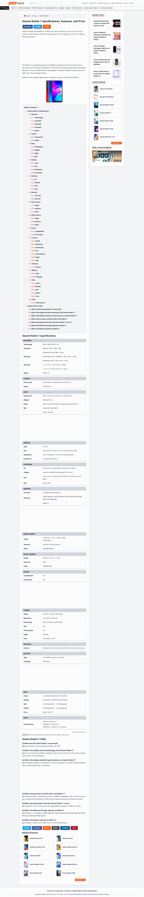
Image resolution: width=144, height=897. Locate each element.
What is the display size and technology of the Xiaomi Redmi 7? (53, 312)
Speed (37, 131)
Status (37, 140)
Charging (39, 277)
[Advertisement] (54, 51)
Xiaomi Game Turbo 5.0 (91, 8)
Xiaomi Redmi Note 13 (69, 847)
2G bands (38, 121)
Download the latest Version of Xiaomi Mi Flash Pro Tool (101, 23)
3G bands (38, 124)
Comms (34, 238)
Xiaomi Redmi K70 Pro (69, 864)
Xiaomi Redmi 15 (105, 113)
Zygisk (68, 8)
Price (37, 296)
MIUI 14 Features (38, 8)
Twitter (26, 828)
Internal (37, 199)
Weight (37, 150)
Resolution (38, 170)
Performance (40, 303)
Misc (33, 280)
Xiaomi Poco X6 (67, 838)
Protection (38, 173)
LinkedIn (65, 828)
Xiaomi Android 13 (51, 8)
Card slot (38, 195)
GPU (36, 189)
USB (37, 260)
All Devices (79, 880)
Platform (34, 176)
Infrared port (40, 254)
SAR (37, 290)
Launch (33, 134)
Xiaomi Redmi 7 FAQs (35, 306)
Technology (39, 118)
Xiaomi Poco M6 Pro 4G (37, 847)
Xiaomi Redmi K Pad (106, 129)
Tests (34, 299)
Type (36, 163)
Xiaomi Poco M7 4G (106, 89)
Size (36, 166)
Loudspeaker (39, 231)
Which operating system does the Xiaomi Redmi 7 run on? (51, 322)
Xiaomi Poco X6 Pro (36, 838)
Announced (39, 137)
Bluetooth (39, 244)
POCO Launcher (77, 8)
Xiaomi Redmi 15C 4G (107, 105)
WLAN (38, 241)
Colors (38, 283)
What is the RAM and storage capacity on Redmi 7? (48, 325)
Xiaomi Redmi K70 (36, 873)
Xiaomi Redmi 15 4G (106, 121)
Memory (34, 192)
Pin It (74, 828)
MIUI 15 (14, 8)
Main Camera (36, 202)
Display (33, 160)
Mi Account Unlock (107, 8)
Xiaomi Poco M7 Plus (107, 97)
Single (37, 205)
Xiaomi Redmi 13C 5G (37, 864)
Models (38, 286)
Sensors (38, 267)
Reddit (47, 828)
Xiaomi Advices (51, 894)
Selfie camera (36, 215)
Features (38, 208)
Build (36, 153)
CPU (36, 186)
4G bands (38, 127)
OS (36, 179)
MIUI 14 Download (24, 8)
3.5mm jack (39, 234)
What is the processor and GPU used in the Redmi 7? (49, 319)
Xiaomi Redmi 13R (68, 856)
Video (37, 212)
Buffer (55, 828)
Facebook (37, 828)
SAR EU (38, 293)
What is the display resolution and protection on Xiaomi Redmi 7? (54, 316)
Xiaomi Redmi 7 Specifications (38, 111)
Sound (33, 228)
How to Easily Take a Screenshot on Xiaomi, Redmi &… (102, 73)
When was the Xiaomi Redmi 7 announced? (46, 309)
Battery (34, 270)
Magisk (61, 8)
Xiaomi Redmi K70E (68, 873)
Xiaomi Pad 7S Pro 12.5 (107, 137)
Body (33, 144)
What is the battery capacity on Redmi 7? (45, 329)
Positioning (40, 247)
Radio (38, 257)
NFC (37, 251)
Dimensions (39, 147)
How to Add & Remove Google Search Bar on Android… (102, 62)
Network (34, 114)
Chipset (37, 182)
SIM (36, 157)
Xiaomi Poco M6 (35, 856)
